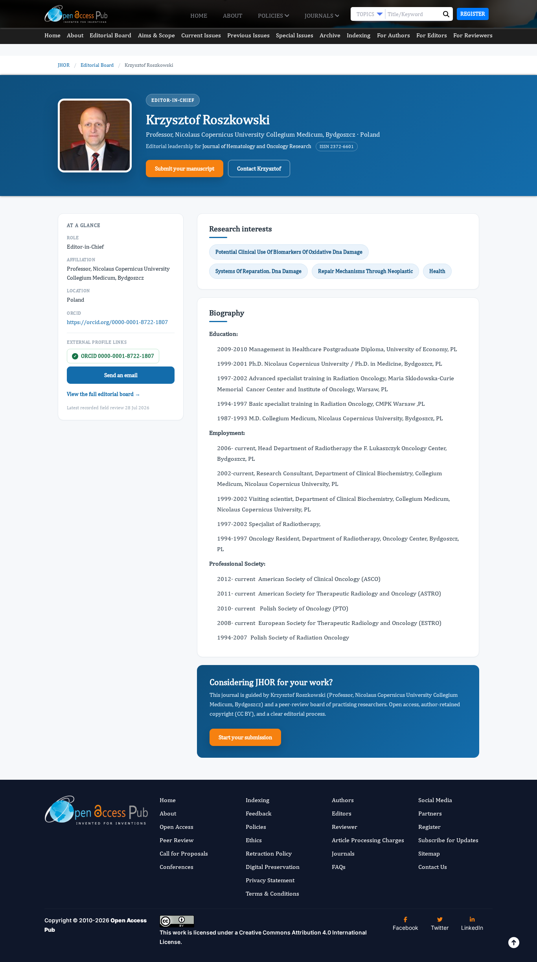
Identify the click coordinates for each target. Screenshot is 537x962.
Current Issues (201, 35)
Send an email (121, 375)
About (232, 15)
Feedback (258, 813)
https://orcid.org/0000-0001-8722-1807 (117, 322)
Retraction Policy (269, 853)
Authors (343, 800)
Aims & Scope (156, 35)
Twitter (440, 927)
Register (472, 14)
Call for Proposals (184, 853)
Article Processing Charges (368, 840)
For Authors (393, 35)
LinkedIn (472, 927)
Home (198, 15)
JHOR (64, 65)
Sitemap (429, 853)
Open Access (176, 826)
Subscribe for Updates (448, 840)
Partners (430, 813)
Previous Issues (248, 35)
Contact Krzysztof (259, 168)
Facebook (405, 927)
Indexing (358, 35)
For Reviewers (473, 35)
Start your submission (245, 737)
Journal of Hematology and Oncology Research (256, 146)
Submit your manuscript (184, 168)
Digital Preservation (273, 866)
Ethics (254, 840)
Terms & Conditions (272, 893)
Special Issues (294, 35)
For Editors (431, 35)
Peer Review (176, 840)
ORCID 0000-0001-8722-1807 (114, 356)
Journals (320, 15)
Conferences (176, 866)
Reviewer (344, 826)
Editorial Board (110, 35)
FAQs (339, 866)
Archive (330, 35)
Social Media (435, 800)
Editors (341, 813)
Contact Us (432, 866)
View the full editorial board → (103, 394)
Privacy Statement (270, 880)
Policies (271, 15)
